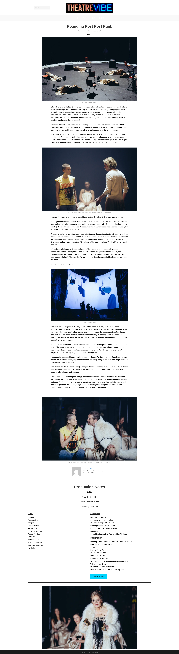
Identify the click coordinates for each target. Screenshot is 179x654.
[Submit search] (48, 7)
